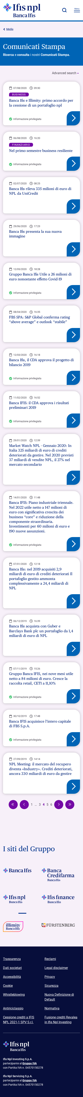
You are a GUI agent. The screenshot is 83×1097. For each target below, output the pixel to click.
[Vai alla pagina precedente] (13, 804)
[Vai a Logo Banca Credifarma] (61, 874)
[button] (64, 10)
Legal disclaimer (56, 968)
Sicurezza (51, 986)
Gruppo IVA (29, 1063)
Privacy (50, 977)
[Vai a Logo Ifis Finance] (61, 901)
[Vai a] (22, 928)
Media (9, 29)
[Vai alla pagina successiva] (58, 804)
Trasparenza (12, 959)
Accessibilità (12, 977)
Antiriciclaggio (13, 1008)
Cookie (8, 986)
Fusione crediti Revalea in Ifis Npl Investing (61, 1019)
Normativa (52, 1008)
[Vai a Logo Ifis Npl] (22, 901)
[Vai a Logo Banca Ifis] (22, 874)
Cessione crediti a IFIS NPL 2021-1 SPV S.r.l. (18, 1019)
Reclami (50, 959)
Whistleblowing (14, 995)
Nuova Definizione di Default (59, 997)
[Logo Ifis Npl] (25, 10)
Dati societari (12, 968)
